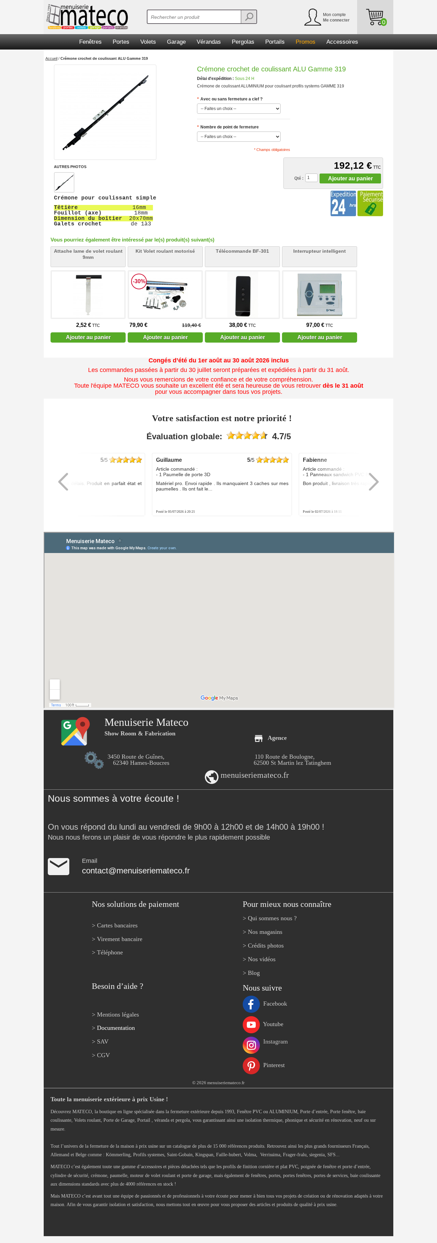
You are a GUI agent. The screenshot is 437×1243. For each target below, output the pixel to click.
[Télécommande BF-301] (242, 294)
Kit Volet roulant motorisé (165, 251)
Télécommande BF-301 (242, 251)
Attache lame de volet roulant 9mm (88, 254)
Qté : (299, 178)
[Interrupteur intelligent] (319, 294)
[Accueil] (86, 16)
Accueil (51, 58)
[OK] (248, 16)
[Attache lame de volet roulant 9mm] (88, 294)
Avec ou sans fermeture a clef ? (230, 99)
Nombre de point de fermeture (228, 127)
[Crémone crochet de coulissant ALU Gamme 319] (105, 112)
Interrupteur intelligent (319, 251)
